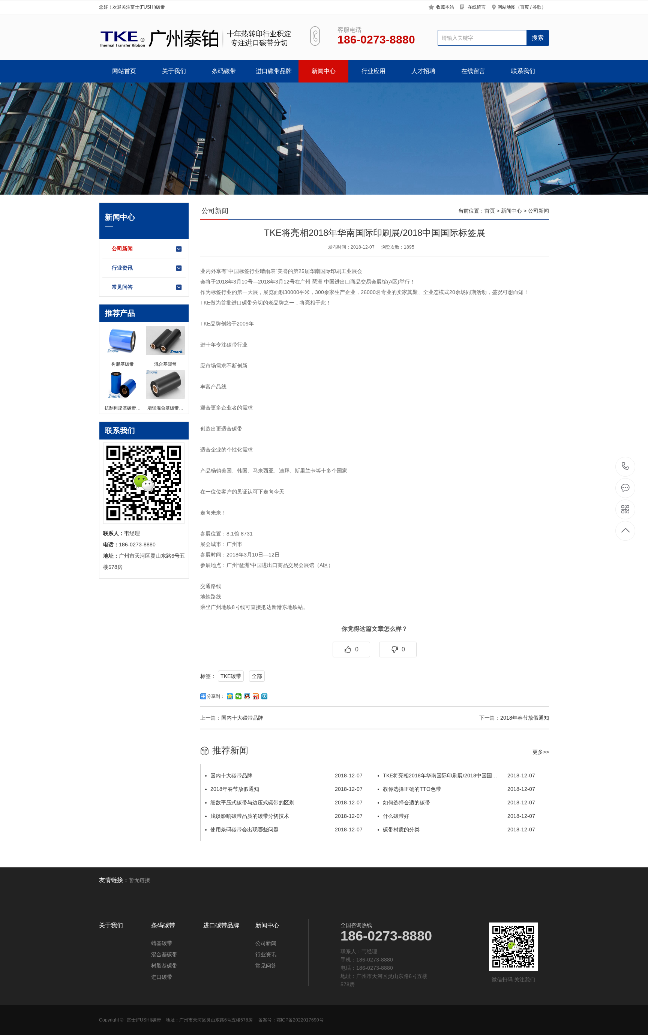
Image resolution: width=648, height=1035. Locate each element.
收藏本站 (445, 7)
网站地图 (507, 7)
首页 (489, 211)
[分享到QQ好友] (247, 696)
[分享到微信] (239, 696)
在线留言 (477, 7)
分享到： (216, 696)
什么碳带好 (459, 816)
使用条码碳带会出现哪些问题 (286, 829)
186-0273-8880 (626, 467)
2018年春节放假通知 (524, 718)
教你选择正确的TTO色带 (459, 789)
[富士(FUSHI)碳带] (195, 38)
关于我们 (174, 71)
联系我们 (523, 71)
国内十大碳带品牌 (242, 718)
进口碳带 (161, 977)
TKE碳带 (230, 676)
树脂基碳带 (164, 965)
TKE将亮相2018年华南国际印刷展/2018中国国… (459, 775)
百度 (524, 7)
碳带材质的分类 (459, 829)
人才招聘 (423, 71)
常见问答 (122, 287)
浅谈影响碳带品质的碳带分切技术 (286, 816)
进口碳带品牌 (274, 71)
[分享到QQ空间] (230, 696)
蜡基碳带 (161, 943)
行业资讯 (122, 268)
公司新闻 (122, 249)
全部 (257, 676)
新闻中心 (324, 71)
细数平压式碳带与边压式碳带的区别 (286, 803)
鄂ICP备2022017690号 (300, 1020)
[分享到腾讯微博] (264, 696)
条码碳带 (224, 71)
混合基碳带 (164, 954)
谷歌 (537, 7)
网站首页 (124, 71)
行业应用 (374, 71)
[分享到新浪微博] (256, 696)
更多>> (540, 752)
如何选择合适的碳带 (459, 803)
